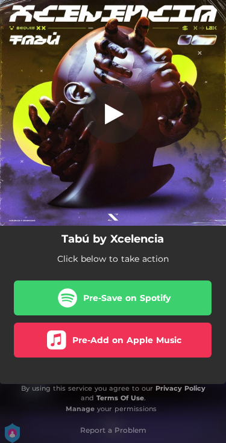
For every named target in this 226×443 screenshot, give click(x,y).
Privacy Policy (180, 388)
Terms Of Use (120, 398)
